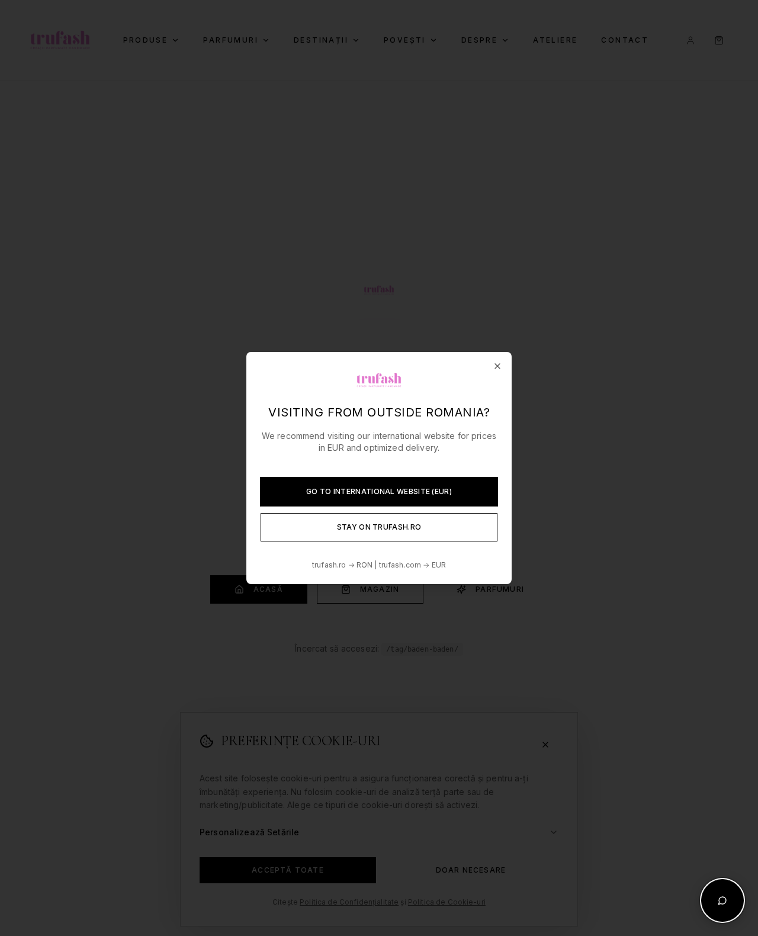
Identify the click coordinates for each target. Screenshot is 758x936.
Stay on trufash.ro (379, 527)
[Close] (497, 366)
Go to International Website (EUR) (379, 491)
